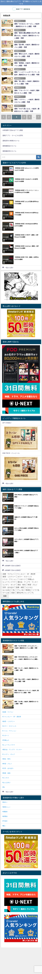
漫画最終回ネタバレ (9, 151)
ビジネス (29, 587)
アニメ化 (20, 590)
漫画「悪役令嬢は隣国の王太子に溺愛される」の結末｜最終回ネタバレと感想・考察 (26, 35)
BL (14, 590)
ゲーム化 (5, 592)
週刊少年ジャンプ (22, 592)
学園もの (30, 579)
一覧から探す (9, 267)
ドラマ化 (35, 590)
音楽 (13, 592)
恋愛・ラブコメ (8, 574)
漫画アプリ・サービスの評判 (12, 135)
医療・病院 (20, 587)
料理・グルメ (32, 584)
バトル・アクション (9, 579)
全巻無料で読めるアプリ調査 (12, 130)
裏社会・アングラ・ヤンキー (27, 582)
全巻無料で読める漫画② (13, 570)
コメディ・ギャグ (8, 584)
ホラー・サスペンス (24, 576)
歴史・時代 (21, 584)
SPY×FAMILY (6, 423)
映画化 (28, 590)
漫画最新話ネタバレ (9, 146)
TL (32, 592)
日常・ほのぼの (8, 587)
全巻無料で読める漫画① (13, 565)
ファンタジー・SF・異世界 (25, 574)
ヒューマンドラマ (8, 582)
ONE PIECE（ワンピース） (11, 453)
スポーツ (22, 579)
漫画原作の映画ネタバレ (11, 140)
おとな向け (6, 590)
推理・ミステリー (8, 576)
